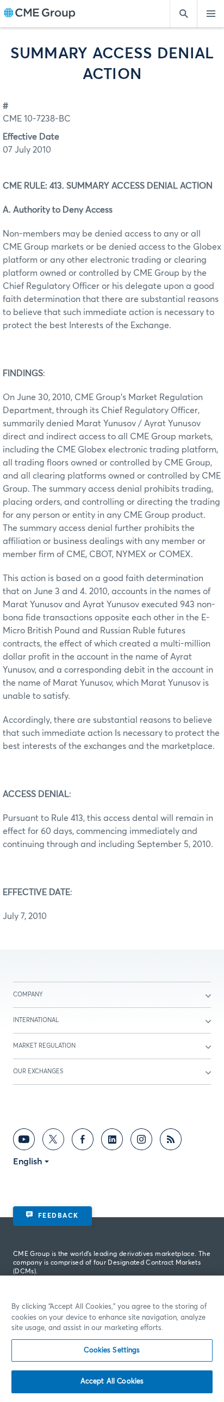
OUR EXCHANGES (38, 1071)
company (28, 995)
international (36, 1020)
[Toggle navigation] (210, 13)
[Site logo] (39, 13)
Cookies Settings (112, 1350)
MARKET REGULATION (44, 1046)
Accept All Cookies (112, 1381)
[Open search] (183, 13)
